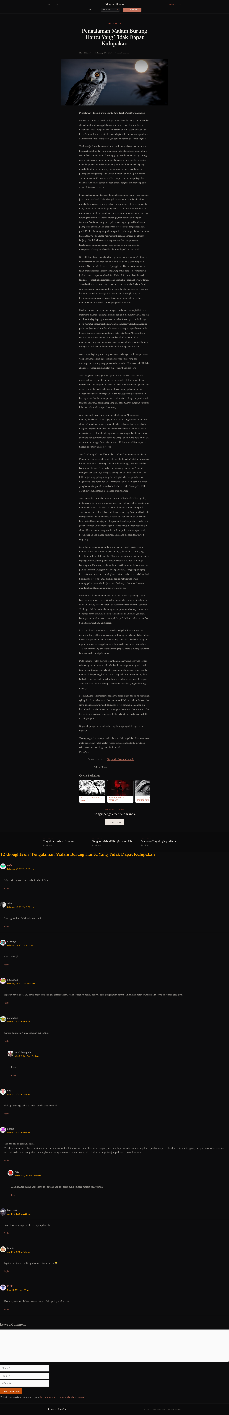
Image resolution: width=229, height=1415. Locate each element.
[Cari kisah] (96, 9)
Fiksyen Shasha (114, 4)
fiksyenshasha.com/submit (120, 759)
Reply (6, 889)
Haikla (10, 1286)
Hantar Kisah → (132, 10)
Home (90, 10)
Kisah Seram (114, 24)
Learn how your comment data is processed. (62, 1397)
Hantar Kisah (114, 822)
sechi (10, 865)
